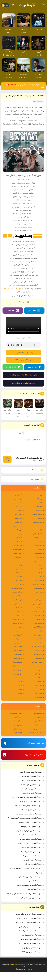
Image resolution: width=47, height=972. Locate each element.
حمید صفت (18, 557)
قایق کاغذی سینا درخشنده (13, 288)
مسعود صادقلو (17, 662)
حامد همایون (18, 545)
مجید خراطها (38, 643)
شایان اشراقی (38, 600)
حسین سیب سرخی (16, 713)
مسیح (40, 666)
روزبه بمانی (18, 573)
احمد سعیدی (38, 507)
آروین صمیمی (17, 499)
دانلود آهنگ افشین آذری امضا (32, 860)
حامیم (40, 549)
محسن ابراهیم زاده (36, 646)
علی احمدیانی (17, 604)
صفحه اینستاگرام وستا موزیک (34, 755)
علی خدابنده (38, 608)
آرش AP (40, 495)
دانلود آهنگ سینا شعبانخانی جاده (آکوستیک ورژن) (25, 818)
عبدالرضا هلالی (17, 721)
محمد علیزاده (38, 654)
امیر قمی (39, 526)
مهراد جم (39, 678)
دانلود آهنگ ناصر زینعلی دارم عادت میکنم (28, 805)
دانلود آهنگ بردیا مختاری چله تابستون (29, 843)
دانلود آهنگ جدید (33, 470)
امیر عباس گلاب (37, 522)
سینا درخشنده (17, 592)
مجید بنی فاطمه (37, 725)
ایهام (41, 530)
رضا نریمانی (38, 721)
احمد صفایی (38, 510)
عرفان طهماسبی (37, 604)
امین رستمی (18, 526)
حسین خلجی (38, 713)
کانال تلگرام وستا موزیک (36, 743)
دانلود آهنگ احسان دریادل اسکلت (31, 939)
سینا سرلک (39, 596)
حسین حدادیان (37, 717)
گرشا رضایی (38, 639)
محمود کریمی (38, 729)
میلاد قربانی (18, 682)
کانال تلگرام (32, 310)
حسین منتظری (17, 553)
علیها (20, 627)
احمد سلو (19, 507)
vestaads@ (12, 85)
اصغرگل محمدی (37, 514)
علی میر (19, 615)
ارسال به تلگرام (32, 367)
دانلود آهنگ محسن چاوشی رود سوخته (29, 814)
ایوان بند (19, 530)
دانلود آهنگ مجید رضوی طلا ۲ (32, 952)
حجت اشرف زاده (17, 549)
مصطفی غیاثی (17, 666)
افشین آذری (18, 514)
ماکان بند (19, 639)
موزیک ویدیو (35, 479)
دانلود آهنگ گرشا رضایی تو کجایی (30, 826)
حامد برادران (38, 545)
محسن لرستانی (37, 650)
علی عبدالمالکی (37, 611)
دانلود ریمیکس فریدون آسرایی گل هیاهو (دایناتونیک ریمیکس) (25, 870)
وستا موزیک (40, 111)
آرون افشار (39, 499)
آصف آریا (39, 503)
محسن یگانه (18, 650)
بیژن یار (40, 541)
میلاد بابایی (38, 682)
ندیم (20, 685)
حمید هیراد (18, 561)
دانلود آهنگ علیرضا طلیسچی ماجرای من (29, 885)
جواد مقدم (18, 717)
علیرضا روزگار (38, 623)
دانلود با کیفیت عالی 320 (22, 352)
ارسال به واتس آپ (11, 367)
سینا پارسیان (38, 592)
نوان (41, 689)
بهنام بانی (19, 538)
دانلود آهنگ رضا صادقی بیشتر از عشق (29, 918)
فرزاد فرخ (39, 631)
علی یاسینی (39, 619)
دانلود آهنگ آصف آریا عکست (33, 889)
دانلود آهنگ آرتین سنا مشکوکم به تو (30, 835)
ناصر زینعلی (38, 685)
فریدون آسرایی (38, 635)
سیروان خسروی (17, 588)
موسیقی (27, 117)
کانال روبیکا (11, 310)
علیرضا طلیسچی (17, 623)
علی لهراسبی (18, 611)
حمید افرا (39, 557)
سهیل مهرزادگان (37, 584)
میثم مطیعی (18, 729)
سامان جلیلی (38, 580)
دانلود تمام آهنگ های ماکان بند (23, 383)
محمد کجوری (17, 654)
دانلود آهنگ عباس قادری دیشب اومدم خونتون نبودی (24, 893)
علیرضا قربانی (38, 627)
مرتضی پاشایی (17, 658)
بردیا (20, 534)
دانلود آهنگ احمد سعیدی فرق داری (30, 927)
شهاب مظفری (18, 600)
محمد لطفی (38, 658)
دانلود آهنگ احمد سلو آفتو (33, 864)
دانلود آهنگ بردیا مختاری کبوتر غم (31, 839)
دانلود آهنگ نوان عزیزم (34, 881)
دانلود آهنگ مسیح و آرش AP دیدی (30, 877)
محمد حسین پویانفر (36, 733)
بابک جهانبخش (37, 534)
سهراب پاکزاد (18, 580)
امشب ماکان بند (14, 285)
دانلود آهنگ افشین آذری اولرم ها (31, 785)
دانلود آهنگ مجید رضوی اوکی (32, 948)
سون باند (19, 584)
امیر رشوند (18, 518)
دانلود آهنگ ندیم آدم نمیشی (32, 793)
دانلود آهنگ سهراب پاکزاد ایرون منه (30, 801)
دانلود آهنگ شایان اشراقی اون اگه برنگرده (28, 831)
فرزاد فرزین (18, 631)
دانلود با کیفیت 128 (22, 360)
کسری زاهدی (18, 635)
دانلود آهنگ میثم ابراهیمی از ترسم (31, 772)
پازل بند (19, 541)
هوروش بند (38, 693)
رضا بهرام (39, 569)
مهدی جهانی (38, 674)
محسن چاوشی (17, 646)
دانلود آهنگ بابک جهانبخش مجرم (30, 822)
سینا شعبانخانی (17, 596)
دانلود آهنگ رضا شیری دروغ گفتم (31, 810)
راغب (20, 565)
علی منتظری (38, 615)
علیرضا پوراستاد (17, 619)
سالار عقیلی (18, 576)
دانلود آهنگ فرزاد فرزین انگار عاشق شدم (29, 922)
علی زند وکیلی (18, 608)
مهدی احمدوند (17, 670)
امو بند (40, 518)
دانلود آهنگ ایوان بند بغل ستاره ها (30, 789)
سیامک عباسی (38, 588)
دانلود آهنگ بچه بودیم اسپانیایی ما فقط (28, 898)
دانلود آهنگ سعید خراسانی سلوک (31, 780)
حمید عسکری (38, 561)
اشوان (20, 510)
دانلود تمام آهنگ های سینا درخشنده (23, 375)
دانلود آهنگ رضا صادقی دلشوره (31, 852)
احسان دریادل (17, 503)
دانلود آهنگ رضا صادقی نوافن (32, 935)
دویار (40, 565)
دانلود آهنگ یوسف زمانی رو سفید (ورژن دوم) (27, 797)
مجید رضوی (18, 643)
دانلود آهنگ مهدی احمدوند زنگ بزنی (30, 943)
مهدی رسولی (18, 725)
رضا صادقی (39, 573)
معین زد (39, 670)
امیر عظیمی (18, 522)
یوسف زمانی (38, 697)
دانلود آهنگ (38, 107)
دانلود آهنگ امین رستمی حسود (31, 847)
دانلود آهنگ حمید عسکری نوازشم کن (30, 776)
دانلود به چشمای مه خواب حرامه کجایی (29, 914)
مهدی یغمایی (17, 674)
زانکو (40, 576)
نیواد (20, 689)
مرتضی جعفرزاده (37, 662)
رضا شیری (19, 569)
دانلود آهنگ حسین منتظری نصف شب (29, 931)
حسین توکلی (38, 553)
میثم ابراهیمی (17, 678)
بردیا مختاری (38, 538)
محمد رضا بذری (17, 733)
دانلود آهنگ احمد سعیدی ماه (32, 856)
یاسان (20, 693)
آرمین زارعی (18, 495)
